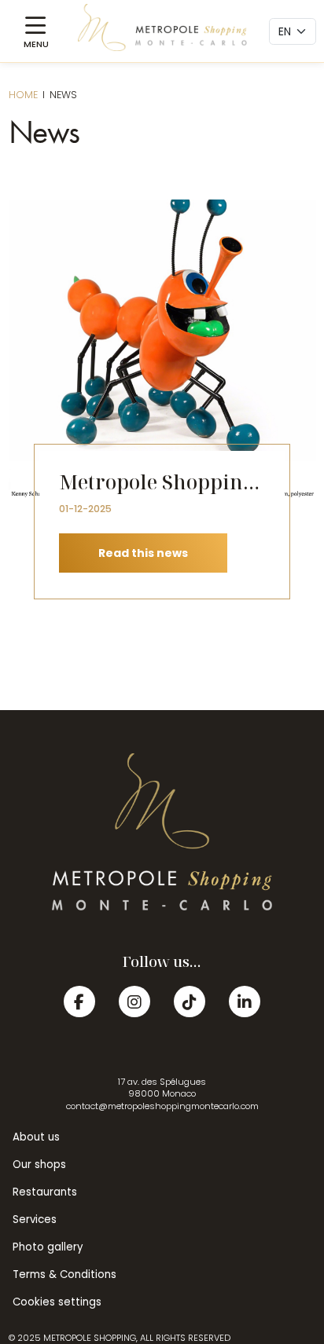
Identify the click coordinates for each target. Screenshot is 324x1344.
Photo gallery (48, 1247)
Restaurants (45, 1192)
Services (35, 1219)
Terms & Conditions (64, 1274)
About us (36, 1137)
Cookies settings (57, 1302)
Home (23, 94)
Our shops (39, 1164)
